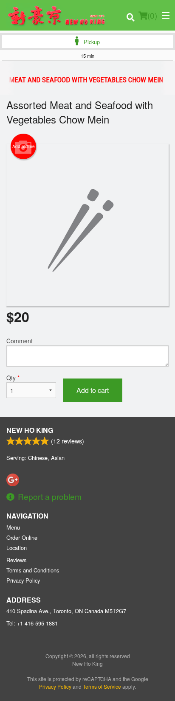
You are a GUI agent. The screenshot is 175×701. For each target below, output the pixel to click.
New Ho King (29, 430)
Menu (13, 527)
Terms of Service (102, 686)
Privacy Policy (23, 580)
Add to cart (92, 390)
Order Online (21, 537)
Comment (19, 340)
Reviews (16, 560)
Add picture (23, 146)
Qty (13, 377)
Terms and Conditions (32, 570)
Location (16, 548)
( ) (152, 15)
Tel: (32, 623)
